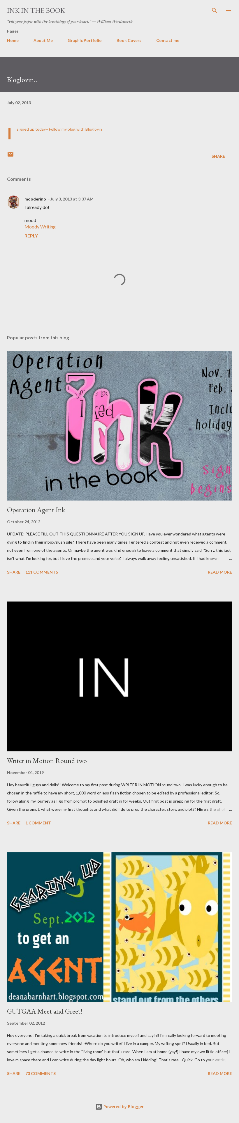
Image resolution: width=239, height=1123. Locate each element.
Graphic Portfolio (85, 40)
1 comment (38, 822)
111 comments (41, 572)
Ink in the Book (36, 10)
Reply (31, 235)
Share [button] (218, 156)
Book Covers (129, 40)
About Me (43, 40)
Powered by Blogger (123, 1106)
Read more (220, 572)
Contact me (167, 40)
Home (13, 40)
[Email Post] (10, 156)
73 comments (40, 1073)
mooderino (35, 198)
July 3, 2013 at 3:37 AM (72, 198)
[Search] (214, 10)
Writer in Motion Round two (47, 760)
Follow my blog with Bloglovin (75, 129)
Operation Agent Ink (36, 509)
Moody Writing (40, 226)
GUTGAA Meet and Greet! (44, 1011)
